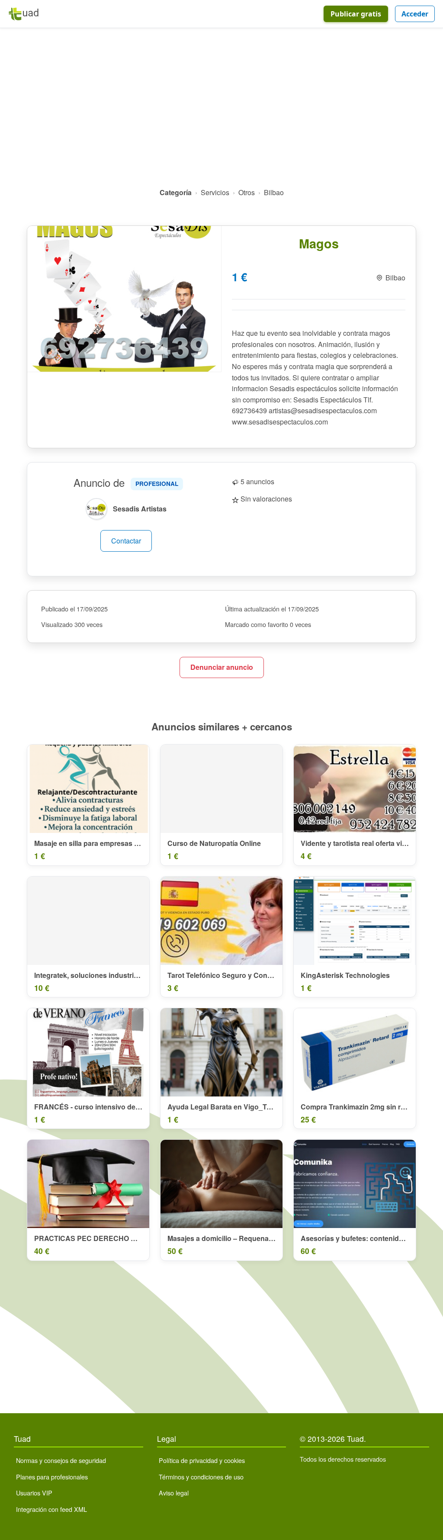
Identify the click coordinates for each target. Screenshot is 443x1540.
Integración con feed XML (51, 1509)
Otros (246, 192)
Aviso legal (174, 1492)
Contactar (126, 541)
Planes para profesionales (52, 1476)
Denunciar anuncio (221, 667)
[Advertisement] (221, 111)
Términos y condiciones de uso (201, 1476)
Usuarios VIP (34, 1492)
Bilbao (274, 192)
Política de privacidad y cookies (202, 1460)
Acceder (414, 14)
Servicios (215, 192)
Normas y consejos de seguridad (61, 1460)
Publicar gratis (356, 14)
